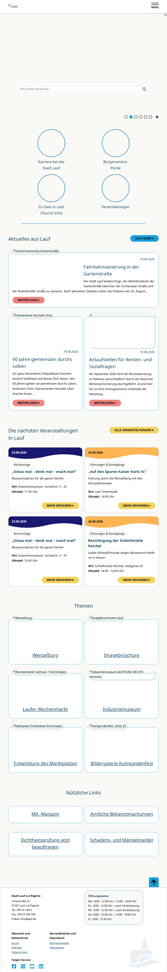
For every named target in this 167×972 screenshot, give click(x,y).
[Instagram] (23, 966)
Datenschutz (19, 952)
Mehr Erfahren (59, 505)
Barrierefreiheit (59, 943)
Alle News (143, 238)
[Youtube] (32, 966)
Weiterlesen (27, 300)
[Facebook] (14, 966)
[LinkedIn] (40, 966)
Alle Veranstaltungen (132, 430)
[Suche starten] (144, 89)
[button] (157, 117)
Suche (15, 943)
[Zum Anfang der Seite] (154, 882)
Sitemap (17, 947)
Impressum (57, 947)
